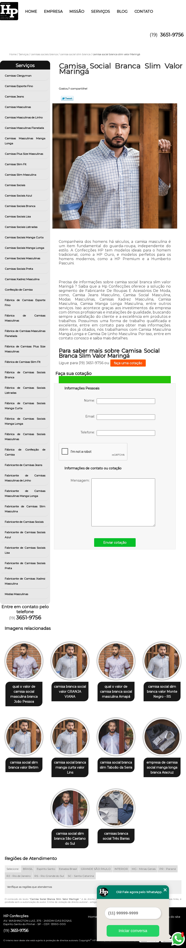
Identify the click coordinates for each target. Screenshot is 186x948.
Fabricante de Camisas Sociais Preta (25, 565)
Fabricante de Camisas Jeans (23, 465)
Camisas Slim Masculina (20, 174)
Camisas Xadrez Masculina (22, 279)
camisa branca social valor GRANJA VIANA (70, 691)
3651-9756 (172, 34)
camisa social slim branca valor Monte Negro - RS (162, 691)
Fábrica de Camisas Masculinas (25, 318)
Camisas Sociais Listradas (21, 227)
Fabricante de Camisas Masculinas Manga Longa (25, 493)
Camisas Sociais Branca (20, 206)
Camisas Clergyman (18, 75)
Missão (76, 11)
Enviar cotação (115, 542)
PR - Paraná (167, 869)
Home (31, 11)
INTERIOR (121, 869)
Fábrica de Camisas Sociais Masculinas (25, 436)
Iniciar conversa (133, 930)
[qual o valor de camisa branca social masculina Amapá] (116, 659)
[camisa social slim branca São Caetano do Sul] (70, 805)
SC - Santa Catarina (81, 876)
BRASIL (28, 869)
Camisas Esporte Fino (19, 86)
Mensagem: (81, 480)
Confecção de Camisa (19, 289)
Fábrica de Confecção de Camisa (25, 452)
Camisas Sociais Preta (19, 268)
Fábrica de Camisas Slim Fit (23, 361)
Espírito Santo (46, 869)
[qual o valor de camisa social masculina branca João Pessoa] (24, 659)
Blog (122, 11)
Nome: (90, 400)
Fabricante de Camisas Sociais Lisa (25, 550)
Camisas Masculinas (18, 107)
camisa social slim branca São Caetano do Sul (70, 838)
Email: (91, 416)
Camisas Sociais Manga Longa (24, 247)
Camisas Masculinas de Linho (24, 117)
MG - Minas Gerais (144, 869)
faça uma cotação (128, 363)
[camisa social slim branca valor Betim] (24, 734)
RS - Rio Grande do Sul (49, 876)
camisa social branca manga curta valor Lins (70, 767)
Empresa (53, 11)
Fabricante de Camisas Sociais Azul (25, 534)
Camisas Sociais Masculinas (22, 258)
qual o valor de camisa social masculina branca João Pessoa (24, 694)
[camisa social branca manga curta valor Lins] (70, 734)
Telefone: (89, 432)
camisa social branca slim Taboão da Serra (116, 764)
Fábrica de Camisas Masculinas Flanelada (25, 333)
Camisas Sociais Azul (18, 195)
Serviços (100, 11)
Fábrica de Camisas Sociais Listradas (25, 390)
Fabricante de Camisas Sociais (24, 521)
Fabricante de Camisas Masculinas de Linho (25, 478)
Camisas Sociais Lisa (18, 216)
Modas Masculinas (16, 594)
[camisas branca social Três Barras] (116, 805)
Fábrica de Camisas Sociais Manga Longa (25, 421)
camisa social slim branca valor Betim (24, 764)
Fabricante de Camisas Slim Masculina (25, 509)
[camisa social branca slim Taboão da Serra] (116, 734)
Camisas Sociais (15, 185)
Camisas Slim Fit (16, 164)
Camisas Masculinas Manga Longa (25, 141)
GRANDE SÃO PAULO (96, 869)
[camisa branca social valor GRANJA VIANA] (70, 659)
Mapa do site (170, 916)
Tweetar (67, 98)
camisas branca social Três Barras (116, 836)
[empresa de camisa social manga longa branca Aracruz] (162, 734)
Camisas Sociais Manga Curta (24, 237)
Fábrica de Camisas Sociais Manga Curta (25, 405)
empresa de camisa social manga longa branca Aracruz (162, 767)
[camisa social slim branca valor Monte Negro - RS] (162, 659)
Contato (144, 11)
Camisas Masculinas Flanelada (24, 127)
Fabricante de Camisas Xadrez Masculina (25, 581)
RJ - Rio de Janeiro (19, 876)
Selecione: (13, 869)
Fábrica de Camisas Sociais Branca (25, 375)
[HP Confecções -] (9, 9)
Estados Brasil (68, 869)
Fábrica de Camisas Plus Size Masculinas (25, 349)
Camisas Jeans (14, 96)
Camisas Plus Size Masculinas (24, 153)
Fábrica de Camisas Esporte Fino (25, 302)
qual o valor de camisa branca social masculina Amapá (116, 691)
